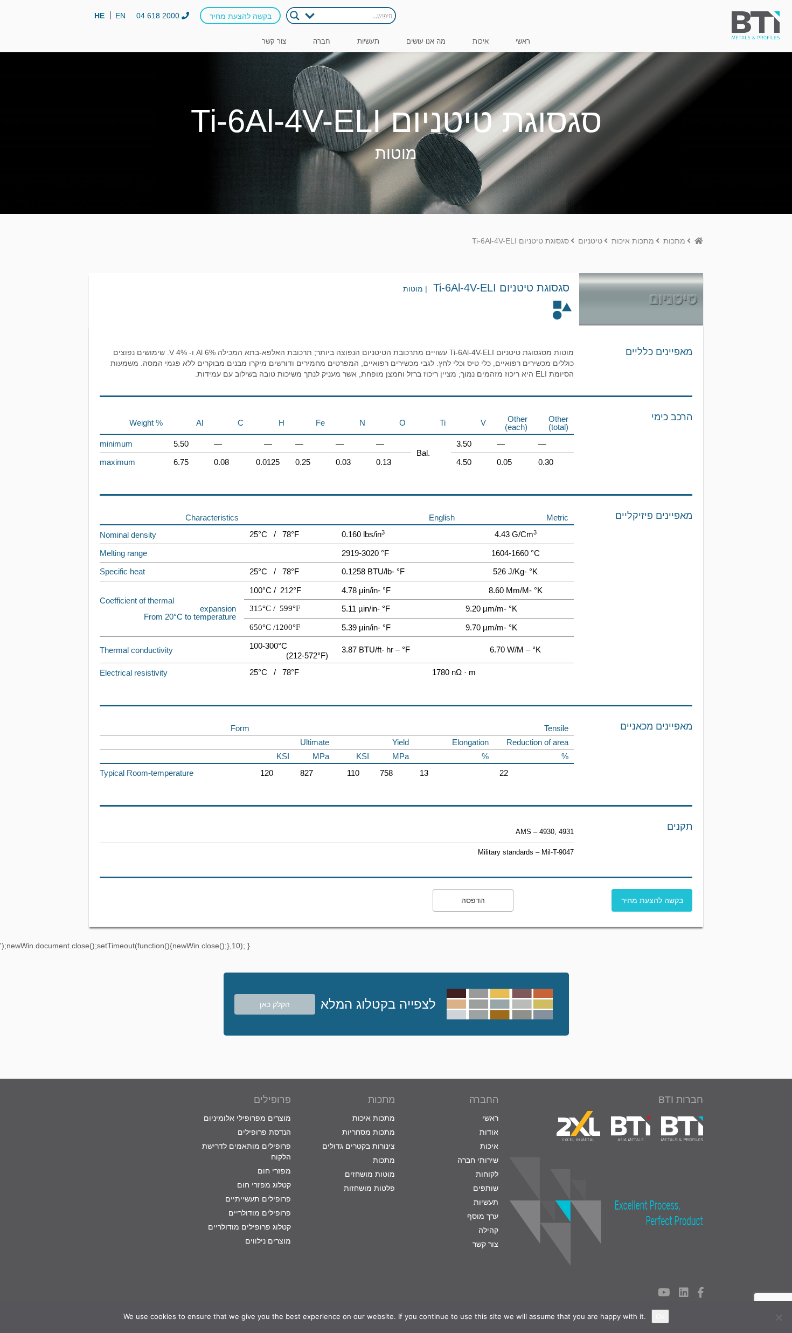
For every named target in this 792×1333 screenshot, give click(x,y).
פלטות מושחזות (369, 1188)
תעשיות (368, 41)
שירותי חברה (477, 1160)
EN (120, 15)
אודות (489, 1132)
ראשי (523, 41)
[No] (778, 1317)
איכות (481, 41)
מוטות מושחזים (370, 1174)
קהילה (488, 1230)
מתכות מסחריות (368, 1132)
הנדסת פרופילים (264, 1132)
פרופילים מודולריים (259, 1213)
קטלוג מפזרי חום (264, 1185)
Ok (660, 1316)
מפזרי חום (274, 1171)
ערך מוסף (482, 1216)
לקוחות (487, 1174)
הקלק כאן (275, 1004)
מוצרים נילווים (268, 1241)
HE (99, 15)
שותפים (485, 1188)
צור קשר (274, 41)
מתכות (384, 1160)
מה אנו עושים (426, 41)
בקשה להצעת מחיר (241, 16)
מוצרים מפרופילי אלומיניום (247, 1118)
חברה (321, 41)
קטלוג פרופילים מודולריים (249, 1227)
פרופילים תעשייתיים (258, 1199)
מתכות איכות (373, 1118)
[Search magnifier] (294, 15)
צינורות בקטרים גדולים (358, 1146)
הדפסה (473, 900)
